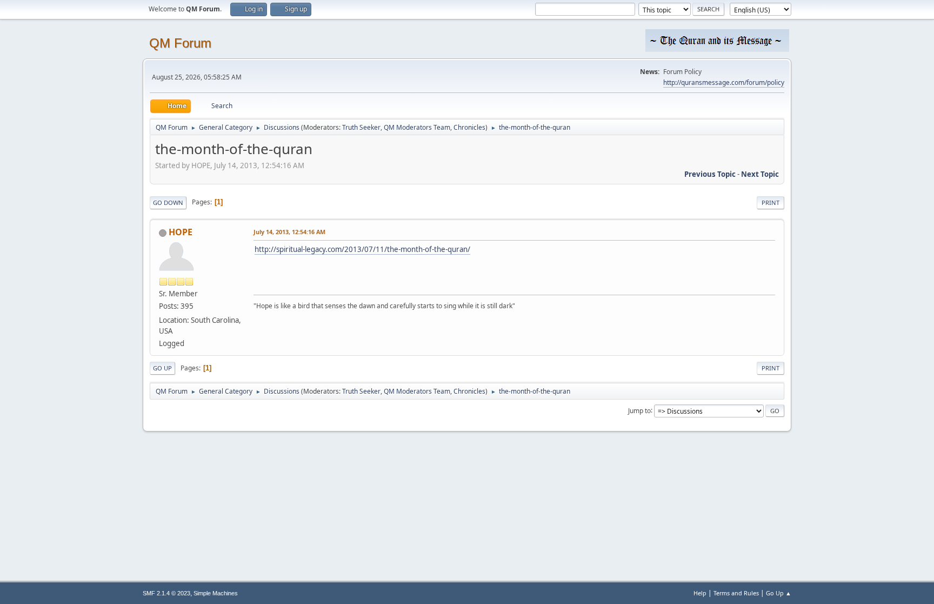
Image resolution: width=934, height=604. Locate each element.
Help (699, 593)
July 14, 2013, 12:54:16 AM (289, 232)
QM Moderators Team (417, 127)
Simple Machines (216, 593)
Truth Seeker (361, 127)
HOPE (180, 232)
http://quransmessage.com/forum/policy (723, 82)
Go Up (162, 368)
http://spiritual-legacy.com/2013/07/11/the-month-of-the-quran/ (362, 249)
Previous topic (710, 174)
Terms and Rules (736, 593)
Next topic (760, 174)
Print (770, 202)
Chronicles (469, 127)
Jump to (639, 410)
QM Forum (180, 43)
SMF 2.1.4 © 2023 (166, 593)
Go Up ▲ (778, 593)
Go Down (168, 202)
